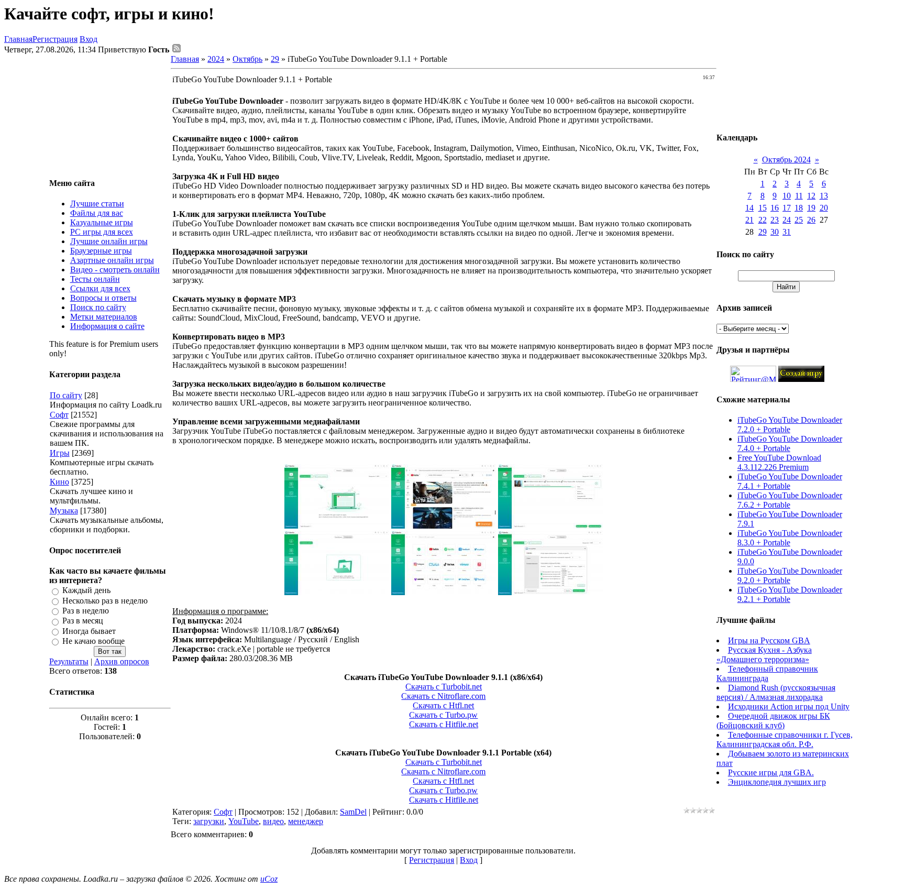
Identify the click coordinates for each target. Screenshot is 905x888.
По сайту (66, 395)
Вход (88, 39)
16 (774, 207)
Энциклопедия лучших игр (777, 781)
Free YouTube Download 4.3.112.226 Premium (779, 462)
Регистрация (55, 39)
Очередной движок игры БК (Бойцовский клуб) (773, 720)
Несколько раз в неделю (105, 600)
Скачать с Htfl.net (443, 705)
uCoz (269, 878)
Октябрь (247, 58)
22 (762, 219)
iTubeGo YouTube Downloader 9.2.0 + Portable (789, 575)
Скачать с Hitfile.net (443, 724)
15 (762, 207)
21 (749, 219)
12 (811, 195)
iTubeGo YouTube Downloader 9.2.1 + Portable (789, 594)
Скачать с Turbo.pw (443, 714)
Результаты (69, 661)
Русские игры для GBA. (771, 772)
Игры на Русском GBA (769, 640)
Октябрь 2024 (786, 159)
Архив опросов (121, 661)
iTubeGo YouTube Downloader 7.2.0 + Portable (789, 424)
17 (786, 207)
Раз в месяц (82, 621)
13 (824, 195)
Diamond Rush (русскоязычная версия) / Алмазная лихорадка (775, 692)
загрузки (208, 821)
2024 (215, 58)
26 (811, 219)
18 (798, 207)
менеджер (305, 821)
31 (786, 231)
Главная (18, 39)
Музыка (64, 510)
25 (798, 219)
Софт (59, 414)
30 (774, 231)
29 (275, 58)
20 (824, 207)
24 (786, 219)
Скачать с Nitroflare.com (443, 696)
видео (273, 821)
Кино (59, 481)
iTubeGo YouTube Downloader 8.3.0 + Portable (789, 538)
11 (799, 195)
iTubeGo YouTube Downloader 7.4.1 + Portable (789, 481)
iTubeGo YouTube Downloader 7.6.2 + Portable (789, 500)
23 (774, 219)
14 (749, 207)
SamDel (353, 811)
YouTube (243, 821)
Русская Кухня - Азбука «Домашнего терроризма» (764, 654)
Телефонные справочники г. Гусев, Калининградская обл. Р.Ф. (784, 739)
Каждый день (86, 590)
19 (811, 207)
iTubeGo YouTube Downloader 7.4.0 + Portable (789, 443)
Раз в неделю (85, 610)
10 (786, 195)
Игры (60, 452)
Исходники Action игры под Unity (788, 706)
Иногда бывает (89, 631)
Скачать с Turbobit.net (443, 686)
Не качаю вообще (93, 641)
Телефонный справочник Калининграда (767, 673)
